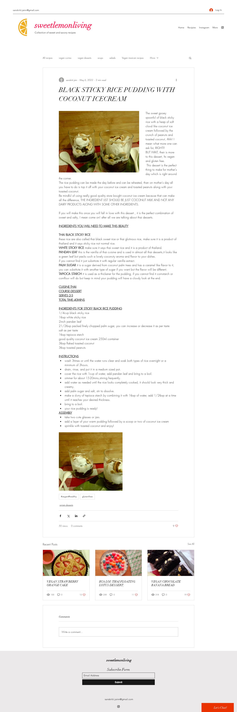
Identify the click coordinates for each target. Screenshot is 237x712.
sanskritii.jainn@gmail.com (26, 10)
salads (112, 57)
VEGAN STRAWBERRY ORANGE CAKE (62, 583)
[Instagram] (222, 27)
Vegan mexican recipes (132, 57)
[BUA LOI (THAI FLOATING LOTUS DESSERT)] (118, 563)
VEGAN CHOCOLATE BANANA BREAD (166, 583)
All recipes (47, 57)
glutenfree (87, 496)
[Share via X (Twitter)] (68, 515)
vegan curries (65, 57)
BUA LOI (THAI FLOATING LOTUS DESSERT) (117, 583)
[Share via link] (84, 515)
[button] (190, 58)
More (152, 57)
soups (100, 57)
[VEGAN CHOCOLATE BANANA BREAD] (171, 563)
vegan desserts (84, 57)
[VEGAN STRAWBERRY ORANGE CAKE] (66, 563)
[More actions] (176, 80)
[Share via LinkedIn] (76, 515)
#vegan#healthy (69, 496)
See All (191, 543)
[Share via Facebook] (60, 515)
